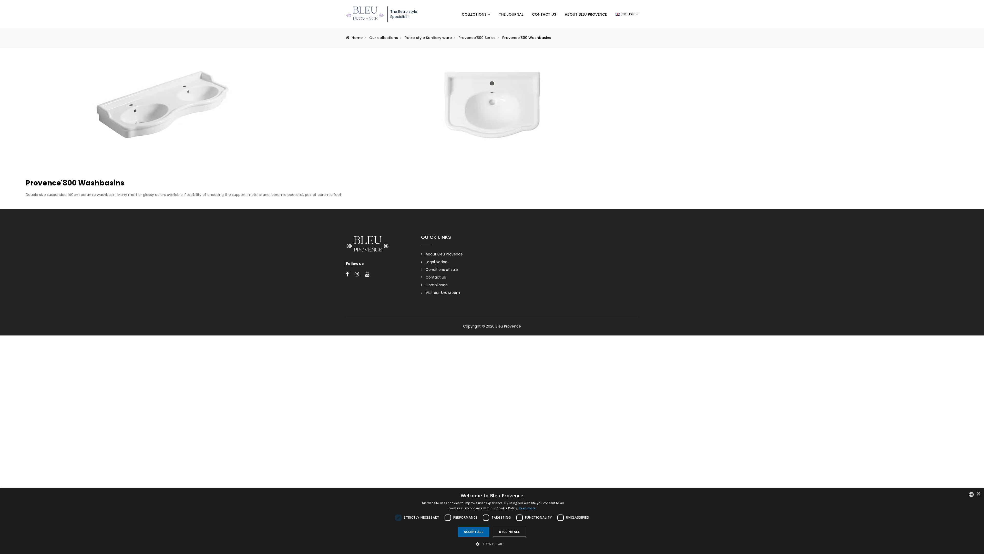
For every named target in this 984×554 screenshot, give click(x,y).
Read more (527, 508)
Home (357, 37)
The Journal (511, 14)
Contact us (544, 14)
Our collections (383, 37)
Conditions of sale (442, 269)
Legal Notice (436, 262)
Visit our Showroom (443, 292)
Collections (474, 14)
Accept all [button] (473, 532)
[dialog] (492, 521)
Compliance (437, 285)
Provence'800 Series (477, 37)
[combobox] (971, 494)
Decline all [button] (509, 532)
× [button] (978, 494)
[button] (491, 544)
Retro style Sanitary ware (428, 37)
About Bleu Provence (586, 14)
